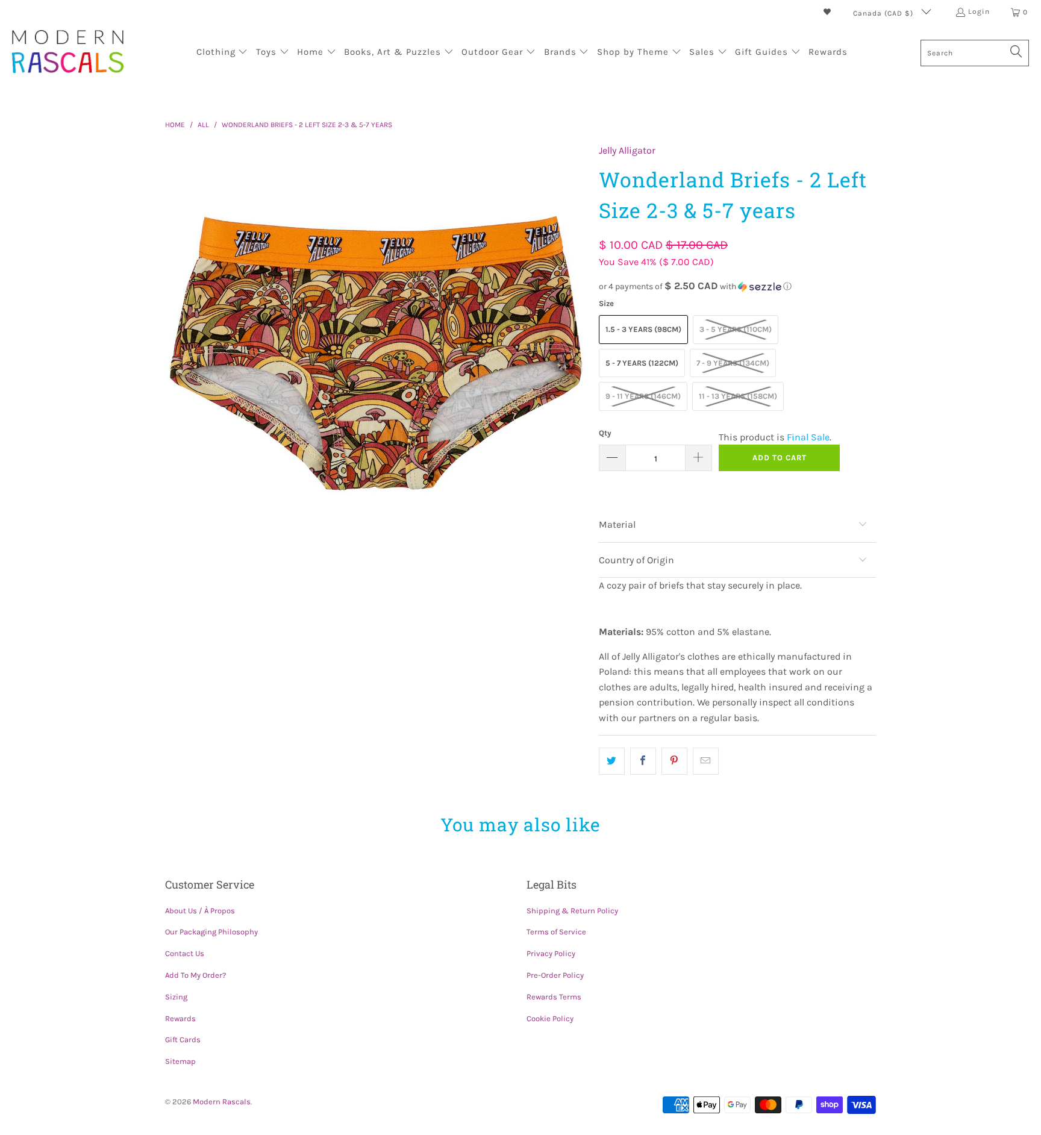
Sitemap (180, 1061)
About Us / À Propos (200, 910)
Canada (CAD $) (884, 13)
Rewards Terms (554, 996)
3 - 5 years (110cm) (735, 329)
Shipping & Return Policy (572, 910)
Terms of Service (556, 931)
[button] (222, 53)
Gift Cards (183, 1039)
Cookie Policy (550, 1018)
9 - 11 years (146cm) (643, 396)
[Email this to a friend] (706, 761)
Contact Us (184, 953)
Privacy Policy (551, 953)
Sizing (176, 996)
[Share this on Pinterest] (674, 761)
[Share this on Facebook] (643, 761)
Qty (605, 432)
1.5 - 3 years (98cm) (643, 329)
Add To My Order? (195, 975)
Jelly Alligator (627, 150)
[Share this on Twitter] (612, 761)
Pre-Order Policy (555, 975)
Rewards (180, 1018)
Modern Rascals (222, 1101)
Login (979, 11)
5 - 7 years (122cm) (641, 362)
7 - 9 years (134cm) (732, 362)
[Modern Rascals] (67, 52)
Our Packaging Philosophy (211, 931)
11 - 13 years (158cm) (738, 396)
